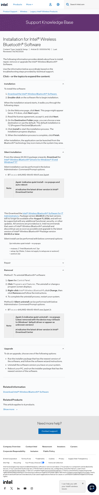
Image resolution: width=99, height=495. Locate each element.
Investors (61, 446)
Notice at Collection (55, 463)
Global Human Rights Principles (78, 473)
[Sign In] (50, 4)
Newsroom (47, 446)
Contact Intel (31, 446)
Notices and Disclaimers (53, 471)
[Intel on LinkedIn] (18, 488)
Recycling (17, 463)
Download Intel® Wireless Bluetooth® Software (26, 392)
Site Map (6, 463)
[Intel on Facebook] (5, 488)
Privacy (61, 459)
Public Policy (49, 451)
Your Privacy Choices (33, 463)
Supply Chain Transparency (78, 459)
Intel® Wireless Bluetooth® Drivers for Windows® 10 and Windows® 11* (31, 161)
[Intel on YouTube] (25, 488)
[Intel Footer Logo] (8, 482)
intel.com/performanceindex (15, 471)
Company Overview (11, 446)
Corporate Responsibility (14, 451)
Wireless (23, 11)
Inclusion (34, 451)
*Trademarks (39, 459)
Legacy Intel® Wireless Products (43, 11)
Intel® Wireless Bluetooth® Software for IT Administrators (33, 214)
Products (17, 4)
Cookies (52, 459)
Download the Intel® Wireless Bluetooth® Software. (32, 94)
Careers (73, 446)
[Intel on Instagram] (32, 488)
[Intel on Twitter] (11, 488)
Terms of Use (26, 459)
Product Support (10, 11)
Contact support (49, 431)
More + (29, 4)
